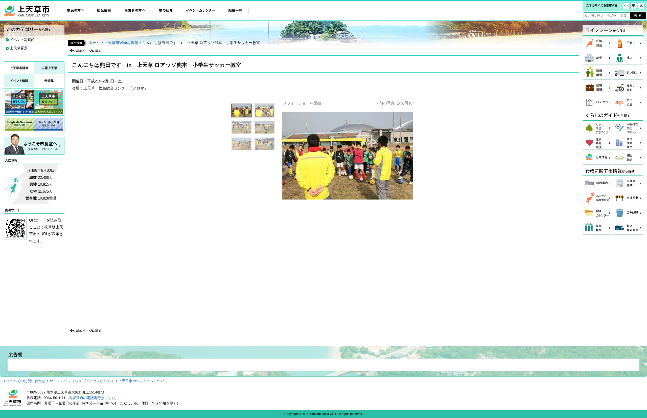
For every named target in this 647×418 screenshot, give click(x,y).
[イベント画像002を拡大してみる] (264, 110)
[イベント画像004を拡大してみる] (264, 127)
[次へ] (347, 204)
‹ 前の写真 (386, 103)
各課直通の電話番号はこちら (92, 398)
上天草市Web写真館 (121, 42)
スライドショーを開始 (302, 103)
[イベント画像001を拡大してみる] (241, 110)
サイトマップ (60, 381)
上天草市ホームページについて (143, 381)
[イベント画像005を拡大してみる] (241, 144)
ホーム (94, 42)
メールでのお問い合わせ (25, 381)
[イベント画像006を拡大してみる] (264, 144)
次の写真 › (405, 103)
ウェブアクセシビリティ (94, 381)
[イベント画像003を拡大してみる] (241, 127)
